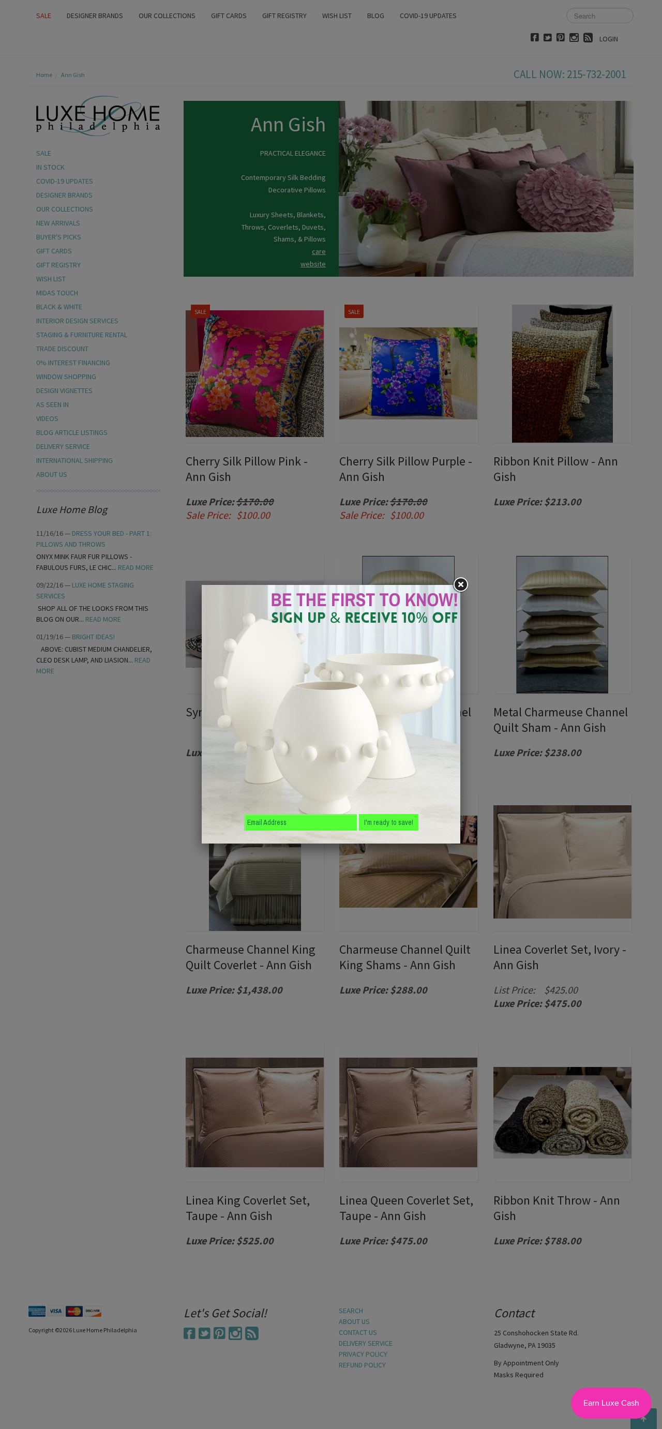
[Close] (460, 585)
